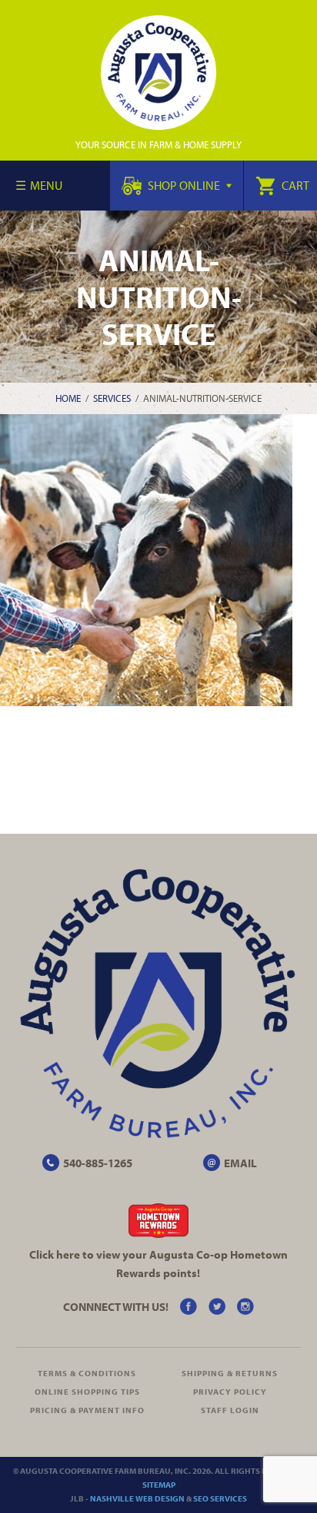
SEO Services (220, 1498)
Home (68, 398)
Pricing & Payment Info (87, 1410)
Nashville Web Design (137, 1498)
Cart (294, 185)
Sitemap (158, 1484)
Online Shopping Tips (87, 1391)
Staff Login (230, 1410)
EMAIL (240, 1163)
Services (112, 398)
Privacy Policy (230, 1391)
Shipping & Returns (230, 1373)
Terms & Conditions (87, 1373)
